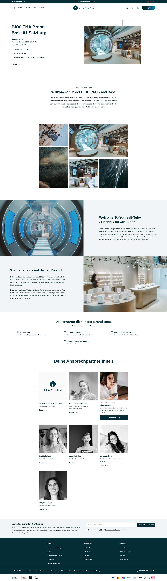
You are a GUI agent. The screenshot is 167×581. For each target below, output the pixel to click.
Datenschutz (49, 571)
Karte (15, 64)
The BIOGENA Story (125, 551)
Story (34, 8)
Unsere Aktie (35, 571)
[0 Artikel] (137, 7)
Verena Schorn (106, 456)
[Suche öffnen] (122, 7)
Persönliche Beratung (54, 548)
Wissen (42, 8)
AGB (100, 530)
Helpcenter (51, 559)
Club (28, 8)
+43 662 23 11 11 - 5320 (22, 50)
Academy (122, 555)
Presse (42, 571)
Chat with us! (105, 405)
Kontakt (50, 551)
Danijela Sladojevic (46, 503)
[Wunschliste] (132, 7)
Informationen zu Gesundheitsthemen (75, 571)
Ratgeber (86, 555)
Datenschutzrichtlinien (112, 530)
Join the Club (88, 548)
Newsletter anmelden (146, 525)
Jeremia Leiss (75, 456)
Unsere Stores (88, 559)
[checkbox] (88, 530)
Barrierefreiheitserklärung (93, 571)
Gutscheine (87, 551)
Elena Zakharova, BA (78, 403)
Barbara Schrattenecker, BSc (51, 403)
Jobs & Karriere (124, 548)
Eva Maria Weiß (45, 456)
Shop (13, 8)
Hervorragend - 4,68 (19, 1)
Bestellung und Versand (55, 555)
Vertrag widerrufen (54, 563)
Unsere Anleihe (27, 571)
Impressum (57, 571)
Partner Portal (123, 559)
